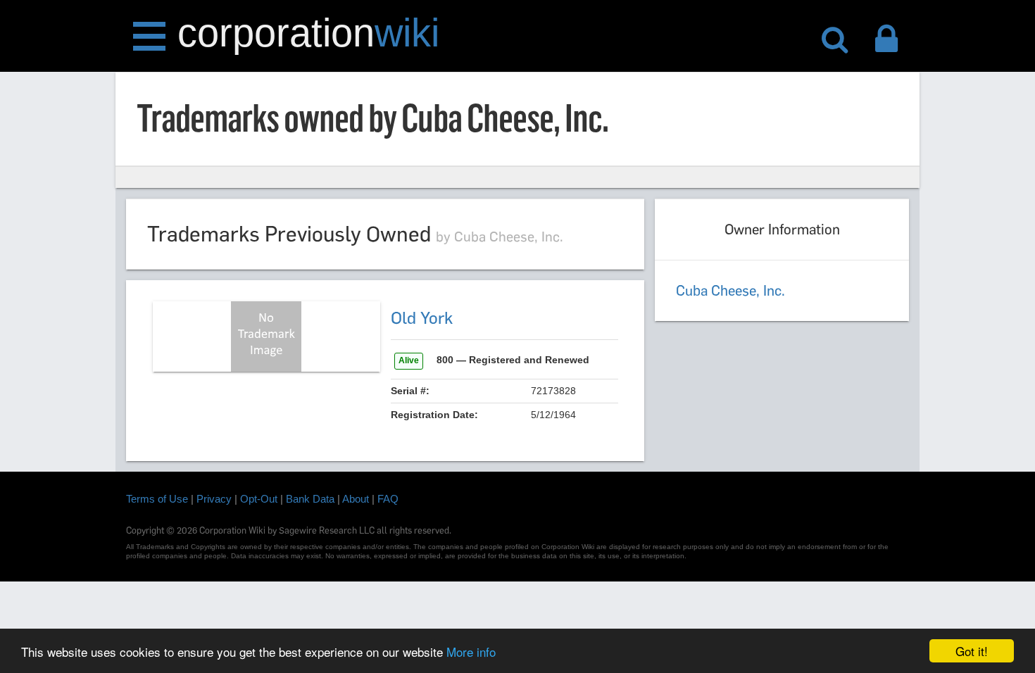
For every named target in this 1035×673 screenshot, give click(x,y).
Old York (422, 318)
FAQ (388, 499)
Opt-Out (258, 499)
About (355, 499)
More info (471, 651)
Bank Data (310, 499)
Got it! (971, 651)
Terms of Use (157, 499)
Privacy (214, 499)
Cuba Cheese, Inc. (730, 290)
